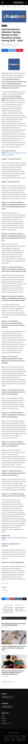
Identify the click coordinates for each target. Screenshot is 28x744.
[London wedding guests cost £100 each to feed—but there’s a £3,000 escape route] (14, 637)
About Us (4, 718)
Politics (12, 738)
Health (23, 738)
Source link (5, 583)
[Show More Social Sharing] (24, 50)
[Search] (25, 2)
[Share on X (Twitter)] (12, 50)
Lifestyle (4, 25)
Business (16, 736)
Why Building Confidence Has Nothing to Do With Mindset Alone (13, 624)
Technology (23, 736)
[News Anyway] (15, 2)
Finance (10, 736)
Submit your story (6, 723)
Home (3, 716)
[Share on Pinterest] (19, 50)
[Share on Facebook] (5, 50)
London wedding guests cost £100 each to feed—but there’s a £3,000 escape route (14, 648)
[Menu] (3, 2)
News (5, 736)
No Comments (6, 46)
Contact (4, 721)
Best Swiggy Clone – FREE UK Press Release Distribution (20, 609)
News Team (8, 44)
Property (7, 738)
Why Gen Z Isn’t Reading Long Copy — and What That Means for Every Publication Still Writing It (13, 672)
